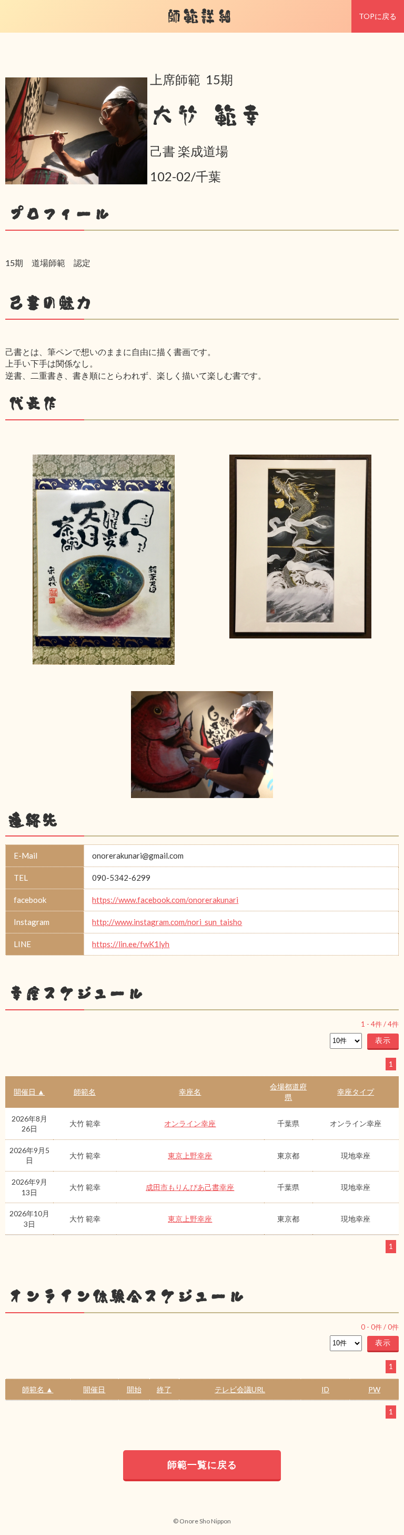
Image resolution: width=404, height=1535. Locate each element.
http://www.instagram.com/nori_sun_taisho (167, 922)
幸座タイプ (355, 1091)
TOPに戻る (378, 16)
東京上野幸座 (190, 1155)
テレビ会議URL (240, 1389)
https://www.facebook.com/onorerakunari (165, 899)
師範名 (85, 1091)
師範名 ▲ (37, 1389)
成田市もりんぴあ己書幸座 (190, 1187)
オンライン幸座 (190, 1123)
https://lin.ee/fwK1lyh (130, 944)
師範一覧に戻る (202, 1464)
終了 (164, 1389)
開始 (134, 1389)
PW (374, 1389)
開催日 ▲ (29, 1091)
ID (325, 1389)
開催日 (94, 1389)
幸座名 (190, 1091)
